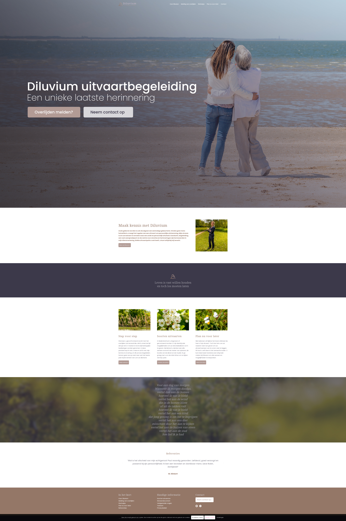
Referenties (122, 508)
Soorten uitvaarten (163, 498)
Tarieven (160, 506)
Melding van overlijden (126, 501)
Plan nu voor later (124, 506)
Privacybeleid (162, 508)
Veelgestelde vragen (164, 503)
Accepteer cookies (197, 517)
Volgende (223, 461)
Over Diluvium (123, 498)
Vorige (122, 461)
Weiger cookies (209, 517)
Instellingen (220, 517)
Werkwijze (122, 503)
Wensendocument (163, 501)
